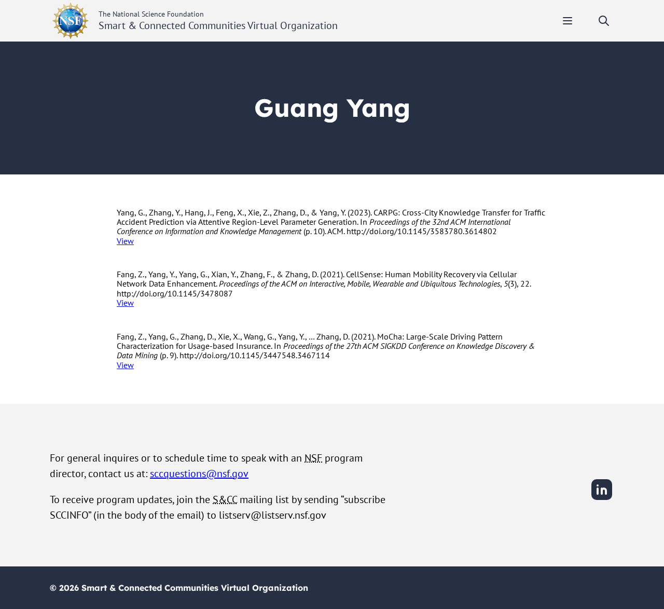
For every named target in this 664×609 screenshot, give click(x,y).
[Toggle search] (603, 20)
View (125, 241)
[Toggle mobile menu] (567, 20)
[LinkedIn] (601, 498)
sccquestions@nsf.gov (199, 473)
